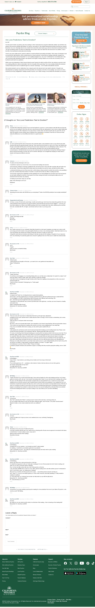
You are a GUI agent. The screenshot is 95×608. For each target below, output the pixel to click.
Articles (71, 10)
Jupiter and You (41, 549)
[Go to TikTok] (93, 563)
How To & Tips (5, 577)
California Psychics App (38, 561)
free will (47, 77)
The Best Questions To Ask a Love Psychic (13, 104)
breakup (32, 77)
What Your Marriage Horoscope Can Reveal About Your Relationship (35, 104)
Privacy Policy (51, 599)
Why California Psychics (7, 565)
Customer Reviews (22, 581)
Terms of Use (60, 599)
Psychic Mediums (22, 577)
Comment (7, 517)
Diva (81, 64)
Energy (43, 77)
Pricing (58, 10)
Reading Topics (21, 565)
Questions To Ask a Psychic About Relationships (55, 104)
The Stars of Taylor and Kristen (26, 549)
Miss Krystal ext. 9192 (14, 214)
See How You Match (81, 160)
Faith (81, 75)
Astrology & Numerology (38, 581)
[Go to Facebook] (66, 563)
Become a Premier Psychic (54, 565)
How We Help (5, 568)
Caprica (82, 52)
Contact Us (87, 10)
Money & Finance (37, 574)
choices (40, 77)
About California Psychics (8, 561)
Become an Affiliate (52, 561)
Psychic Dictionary (52, 568)
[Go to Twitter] (71, 563)
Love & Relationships (23, 77)
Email (6, 534)
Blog (34, 568)
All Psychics (20, 561)
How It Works (52, 10)
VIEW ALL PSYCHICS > (81, 87)
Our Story (31, 10)
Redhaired (12, 161)
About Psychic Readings (8, 571)
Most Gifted (5, 574)
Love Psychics (21, 571)
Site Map (68, 599)
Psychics (37, 10)
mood (51, 77)
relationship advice (57, 77)
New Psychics (21, 568)
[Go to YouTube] (81, 563)
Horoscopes (64, 10)
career (36, 77)
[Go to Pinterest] (88, 563)
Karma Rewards (79, 10)
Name (7, 529)
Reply (11, 135)
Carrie (11, 227)
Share (7, 78)
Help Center (51, 571)
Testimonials (44, 10)
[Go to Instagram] (76, 563)
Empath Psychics (21, 574)
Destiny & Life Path (37, 577)
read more (8, 113)
